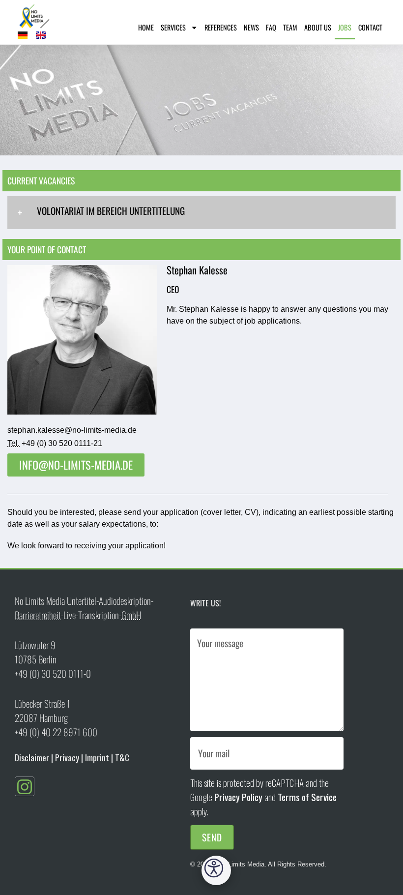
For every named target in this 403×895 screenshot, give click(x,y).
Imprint (97, 757)
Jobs (344, 27)
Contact (370, 27)
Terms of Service (307, 797)
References (220, 27)
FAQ (271, 27)
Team (290, 27)
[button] (216, 870)
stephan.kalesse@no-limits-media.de (72, 430)
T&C (122, 757)
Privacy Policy (238, 797)
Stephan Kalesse (209, 309)
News (251, 27)
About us (317, 27)
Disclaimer (32, 757)
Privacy (67, 757)
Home (146, 27)
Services (173, 27)
